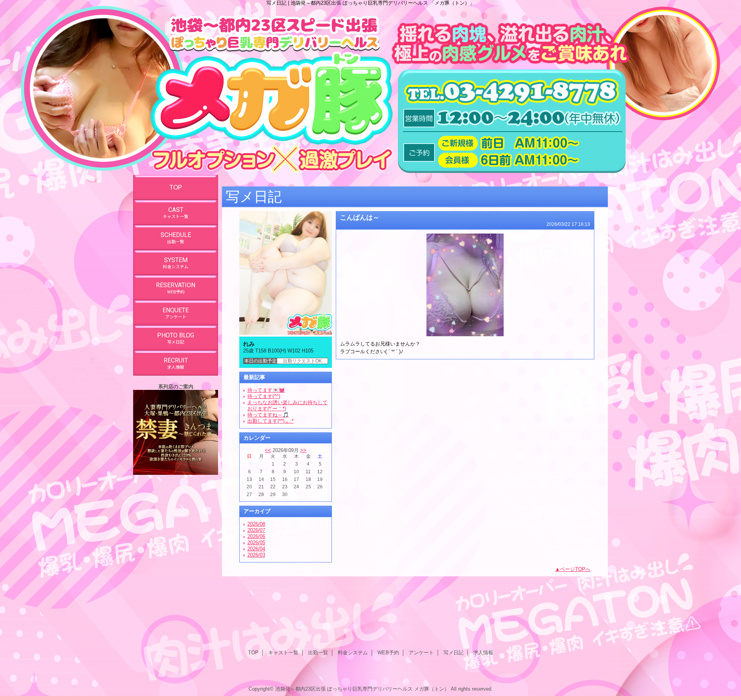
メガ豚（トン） (431, 689)
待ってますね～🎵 (268, 415)
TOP (175, 187)
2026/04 (256, 549)
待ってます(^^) (263, 396)
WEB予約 (388, 652)
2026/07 (256, 530)
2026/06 (256, 536)
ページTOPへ (575, 569)
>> (303, 450)
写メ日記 (453, 652)
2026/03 (256, 555)
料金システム (353, 652)
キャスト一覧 (283, 652)
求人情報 (483, 652)
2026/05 (256, 542)
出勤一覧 (318, 652)
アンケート (421, 652)
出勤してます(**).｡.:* (270, 421)
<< (268, 450)
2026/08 (256, 524)
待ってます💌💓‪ (266, 390)
